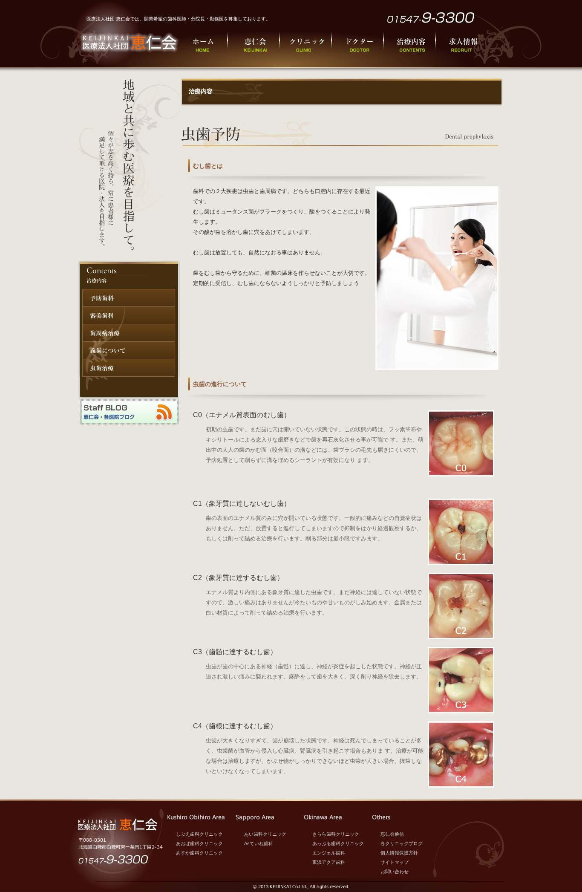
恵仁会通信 (392, 834)
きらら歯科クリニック (335, 834)
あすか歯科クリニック (199, 852)
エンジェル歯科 (328, 852)
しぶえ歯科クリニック (199, 834)
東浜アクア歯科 (328, 862)
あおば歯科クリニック (199, 843)
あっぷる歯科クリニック (338, 843)
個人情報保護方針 (399, 852)
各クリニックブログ (401, 843)
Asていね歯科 (258, 843)
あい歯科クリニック (265, 834)
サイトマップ (394, 862)
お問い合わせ (394, 871)
